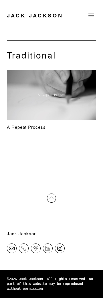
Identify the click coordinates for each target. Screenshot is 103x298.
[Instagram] (60, 248)
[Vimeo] (36, 248)
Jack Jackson (22, 233)
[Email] (12, 248)
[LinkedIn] (48, 248)
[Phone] (24, 248)
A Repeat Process (26, 127)
